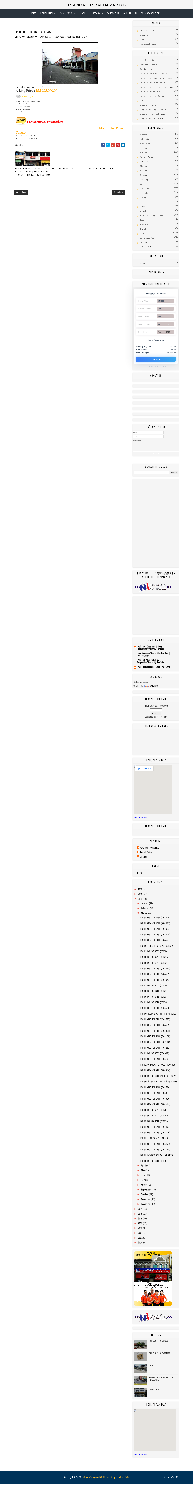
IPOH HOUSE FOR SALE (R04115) (155, 1059)
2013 (140, 899)
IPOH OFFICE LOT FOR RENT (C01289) (157, 946)
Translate (153, 686)
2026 (168, 331)
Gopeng (143, 175)
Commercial (67, 13)
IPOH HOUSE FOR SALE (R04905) (160, 1353)
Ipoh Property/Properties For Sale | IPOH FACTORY (153, 654)
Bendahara (145, 143)
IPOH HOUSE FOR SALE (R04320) (155, 923)
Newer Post (21, 192)
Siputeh (143, 211)
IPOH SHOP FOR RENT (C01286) (154, 963)
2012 (140, 894)
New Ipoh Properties (149, 848)
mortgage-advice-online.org (156, 366)
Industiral (144, 35)
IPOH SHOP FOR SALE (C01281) (154, 991)
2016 (140, 1218)
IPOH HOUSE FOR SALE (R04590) (155, 1098)
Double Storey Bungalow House (153, 73)
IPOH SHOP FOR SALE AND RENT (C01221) (159, 1076)
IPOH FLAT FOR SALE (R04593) (154, 1138)
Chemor (143, 166)
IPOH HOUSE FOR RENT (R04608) (155, 1132)
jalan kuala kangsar (149, 238)
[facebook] (164, 1477)
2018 (140, 1228)
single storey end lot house (152, 114)
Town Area (144, 224)
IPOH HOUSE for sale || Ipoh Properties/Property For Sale (150, 648)
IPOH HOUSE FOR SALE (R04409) (155, 1036)
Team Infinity (146, 852)
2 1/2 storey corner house (152, 60)
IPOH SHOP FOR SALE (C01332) (66, 168)
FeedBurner (161, 716)
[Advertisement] (47, 24)
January (145, 903)
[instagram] (176, 1477)
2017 (140, 1223)
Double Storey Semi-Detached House (156, 87)
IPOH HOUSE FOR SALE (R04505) (155, 917)
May (143, 1170)
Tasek (142, 220)
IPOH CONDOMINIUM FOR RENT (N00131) (158, 1081)
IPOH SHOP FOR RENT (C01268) (154, 985)
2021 (140, 1233)
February (145, 908)
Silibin (142, 202)
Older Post (118, 192)
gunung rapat (146, 233)
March (144, 913)
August (144, 1184)
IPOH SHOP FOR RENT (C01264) (154, 951)
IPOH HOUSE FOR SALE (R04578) (155, 940)
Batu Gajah (145, 139)
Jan (159, 331)
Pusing (143, 197)
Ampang (143, 135)
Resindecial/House (148, 44)
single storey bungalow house (153, 109)
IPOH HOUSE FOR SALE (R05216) (159, 1341)
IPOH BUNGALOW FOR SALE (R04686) (157, 1155)
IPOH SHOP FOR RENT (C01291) (154, 1110)
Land (83, 13)
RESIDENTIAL (46, 13)
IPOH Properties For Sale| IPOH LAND (153, 667)
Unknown (144, 856)
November (146, 1199)
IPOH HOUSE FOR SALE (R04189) (155, 1144)
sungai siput (145, 247)
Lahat (142, 184)
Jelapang (144, 179)
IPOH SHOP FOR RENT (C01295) (154, 1115)
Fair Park (144, 170)
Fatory (96, 13)
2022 (140, 1237)
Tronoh (143, 229)
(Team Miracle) (58, 36)
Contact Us (113, 13)
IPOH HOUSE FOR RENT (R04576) (155, 980)
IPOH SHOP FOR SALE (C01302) (154, 1161)
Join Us (127, 13)
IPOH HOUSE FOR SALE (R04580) (155, 1087)
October (145, 1194)
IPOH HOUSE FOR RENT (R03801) (155, 1030)
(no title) (152, 1365)
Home (33, 13)
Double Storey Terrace (150, 91)
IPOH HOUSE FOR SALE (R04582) (155, 1025)
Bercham (144, 148)
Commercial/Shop (148, 30)
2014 (140, 1209)
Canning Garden (147, 157)
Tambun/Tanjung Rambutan (152, 215)
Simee (142, 206)
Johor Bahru (145, 263)
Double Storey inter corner (152, 96)
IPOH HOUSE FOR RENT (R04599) (155, 1008)
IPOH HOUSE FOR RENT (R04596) (155, 934)
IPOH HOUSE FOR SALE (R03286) (155, 1047)
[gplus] (173, 1477)
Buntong (143, 152)
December (146, 1204)
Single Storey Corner (149, 105)
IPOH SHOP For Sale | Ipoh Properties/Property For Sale (150, 661)
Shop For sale (81, 36)
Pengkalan (71, 36)
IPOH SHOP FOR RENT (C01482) (102, 168)
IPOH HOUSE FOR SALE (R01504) (155, 1042)
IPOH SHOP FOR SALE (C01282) (154, 996)
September (146, 1189)
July (143, 1180)
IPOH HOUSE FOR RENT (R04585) (155, 974)
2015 (140, 1213)
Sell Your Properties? (148, 13)
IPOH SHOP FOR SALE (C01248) (154, 1002)
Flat (141, 100)
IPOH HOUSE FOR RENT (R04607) (155, 1070)
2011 (140, 889)
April (143, 1165)
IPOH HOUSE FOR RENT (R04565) (155, 1019)
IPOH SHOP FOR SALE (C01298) (154, 1121)
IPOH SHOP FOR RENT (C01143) (159, 1389)
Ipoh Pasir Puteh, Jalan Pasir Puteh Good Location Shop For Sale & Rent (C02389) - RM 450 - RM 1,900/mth (32, 171)
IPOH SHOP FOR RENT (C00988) (154, 1053)
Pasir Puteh (145, 188)
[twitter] (168, 1477)
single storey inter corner (151, 118)
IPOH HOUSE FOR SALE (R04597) (155, 929)
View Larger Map (140, 817)
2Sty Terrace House (148, 64)
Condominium (146, 69)
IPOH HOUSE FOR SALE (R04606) (155, 1093)
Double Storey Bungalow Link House (156, 78)
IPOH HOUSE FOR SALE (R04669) (155, 1127)
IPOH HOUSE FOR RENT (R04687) (155, 1149)
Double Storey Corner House (152, 82)
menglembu (145, 242)
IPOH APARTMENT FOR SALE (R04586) (157, 1064)
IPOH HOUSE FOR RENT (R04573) (155, 968)
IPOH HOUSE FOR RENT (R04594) (155, 1104)
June (143, 1175)
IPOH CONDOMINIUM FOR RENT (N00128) (158, 1013)
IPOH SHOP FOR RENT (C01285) (154, 957)
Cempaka (144, 161)
